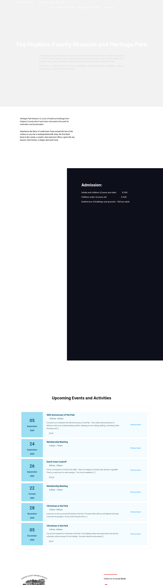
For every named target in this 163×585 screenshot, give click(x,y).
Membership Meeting (57, 442)
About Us (61, 7)
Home (51, 7)
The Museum (83, 7)
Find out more (136, 424)
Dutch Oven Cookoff (56, 461)
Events (72, 7)
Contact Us (109, 7)
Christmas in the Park (57, 506)
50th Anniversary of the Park (61, 415)
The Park (96, 7)
